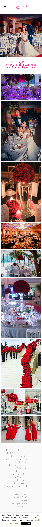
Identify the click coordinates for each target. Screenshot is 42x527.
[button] (5, 6)
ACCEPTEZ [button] (26, 523)
